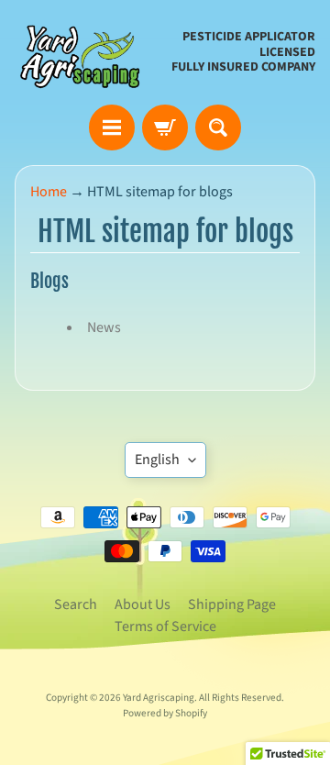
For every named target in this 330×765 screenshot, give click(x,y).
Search (75, 604)
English (157, 459)
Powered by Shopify (165, 713)
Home (48, 192)
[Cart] (165, 127)
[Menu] (112, 127)
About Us (142, 604)
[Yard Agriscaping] (83, 52)
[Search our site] (218, 127)
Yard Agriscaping (158, 697)
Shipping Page (232, 604)
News (104, 327)
